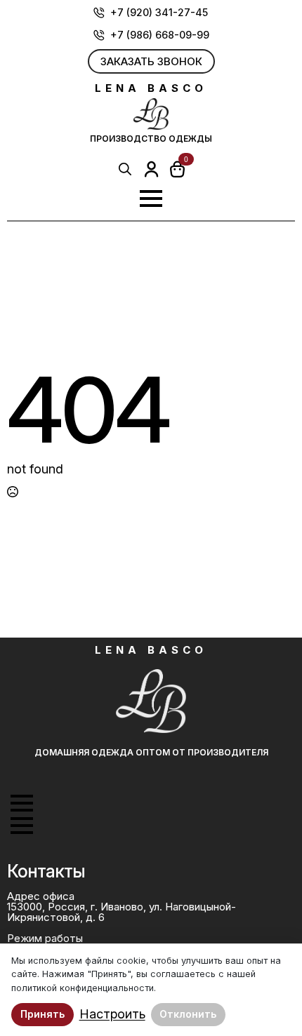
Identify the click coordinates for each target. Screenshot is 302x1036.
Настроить (112, 1014)
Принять (42, 1014)
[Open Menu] (151, 198)
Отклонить (187, 1014)
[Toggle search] (125, 169)
